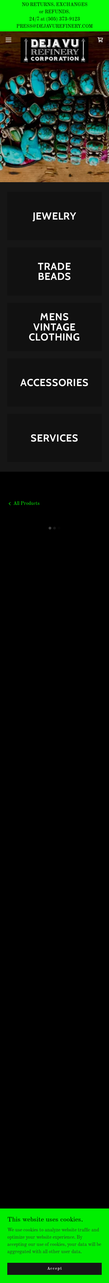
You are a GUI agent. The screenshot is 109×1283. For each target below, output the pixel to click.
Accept (54, 1268)
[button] (10, 40)
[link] (54, 39)
